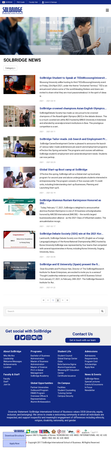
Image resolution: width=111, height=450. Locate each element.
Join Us (6, 384)
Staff (5, 381)
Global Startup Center (67, 358)
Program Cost (91, 361)
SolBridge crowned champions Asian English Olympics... (73, 108)
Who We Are (9, 356)
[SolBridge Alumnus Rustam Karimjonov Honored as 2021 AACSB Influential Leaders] (19, 211)
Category (9, 68)
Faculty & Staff (11, 374)
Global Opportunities (42, 383)
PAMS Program (38, 393)
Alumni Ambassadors (40, 402)
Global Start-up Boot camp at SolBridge (63, 169)
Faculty (6, 379)
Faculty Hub (33, 2)
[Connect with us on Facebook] (17, 337)
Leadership (8, 358)
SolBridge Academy (40, 376)
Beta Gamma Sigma (67, 364)
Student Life (64, 351)
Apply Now (14, 443)
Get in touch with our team (83, 340)
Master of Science (39, 367)
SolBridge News (56, 30)
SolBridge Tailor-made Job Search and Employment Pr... (73, 139)
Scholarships (91, 364)
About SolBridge (12, 351)
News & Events (93, 374)
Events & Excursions (55, 39)
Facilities (61, 387)
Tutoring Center (65, 393)
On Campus (64, 383)
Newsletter (55, 48)
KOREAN (9, 2)
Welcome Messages (12, 361)
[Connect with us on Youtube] (34, 337)
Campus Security (65, 396)
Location (7, 367)
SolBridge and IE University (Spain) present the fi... (70, 264)
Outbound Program (39, 390)
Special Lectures (56, 35)
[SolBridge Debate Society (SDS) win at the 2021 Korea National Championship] (19, 244)
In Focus (55, 44)
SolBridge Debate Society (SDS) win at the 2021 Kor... (71, 233)
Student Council (65, 356)
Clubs (60, 361)
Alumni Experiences (67, 367)
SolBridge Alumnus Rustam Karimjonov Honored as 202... (70, 202)
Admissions (91, 351)
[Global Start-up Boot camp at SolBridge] (19, 180)
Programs (36, 351)
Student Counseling (67, 390)
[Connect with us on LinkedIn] (39, 337)
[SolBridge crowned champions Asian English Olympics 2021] (19, 119)
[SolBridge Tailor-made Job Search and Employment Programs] (19, 150)
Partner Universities (40, 387)
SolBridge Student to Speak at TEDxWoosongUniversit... (73, 77)
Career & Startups (50, 2)
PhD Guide (21, 2)
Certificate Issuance (67, 376)
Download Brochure (14, 435)
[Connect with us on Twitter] (22, 337)
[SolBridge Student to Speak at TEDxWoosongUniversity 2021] (19, 88)
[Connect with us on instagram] (28, 337)
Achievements (10, 364)
